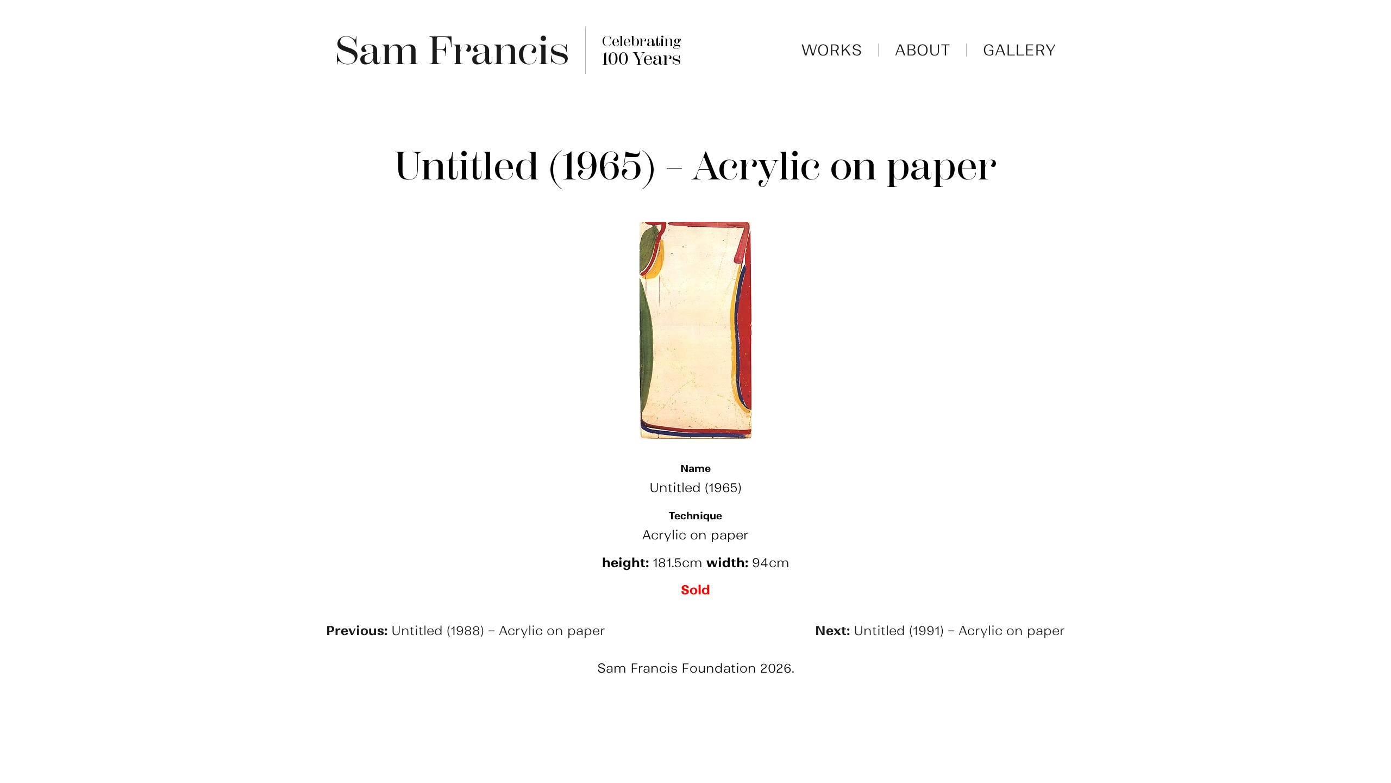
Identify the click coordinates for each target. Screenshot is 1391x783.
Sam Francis (452, 50)
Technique (695, 515)
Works (831, 50)
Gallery (1019, 50)
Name (695, 468)
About (922, 50)
